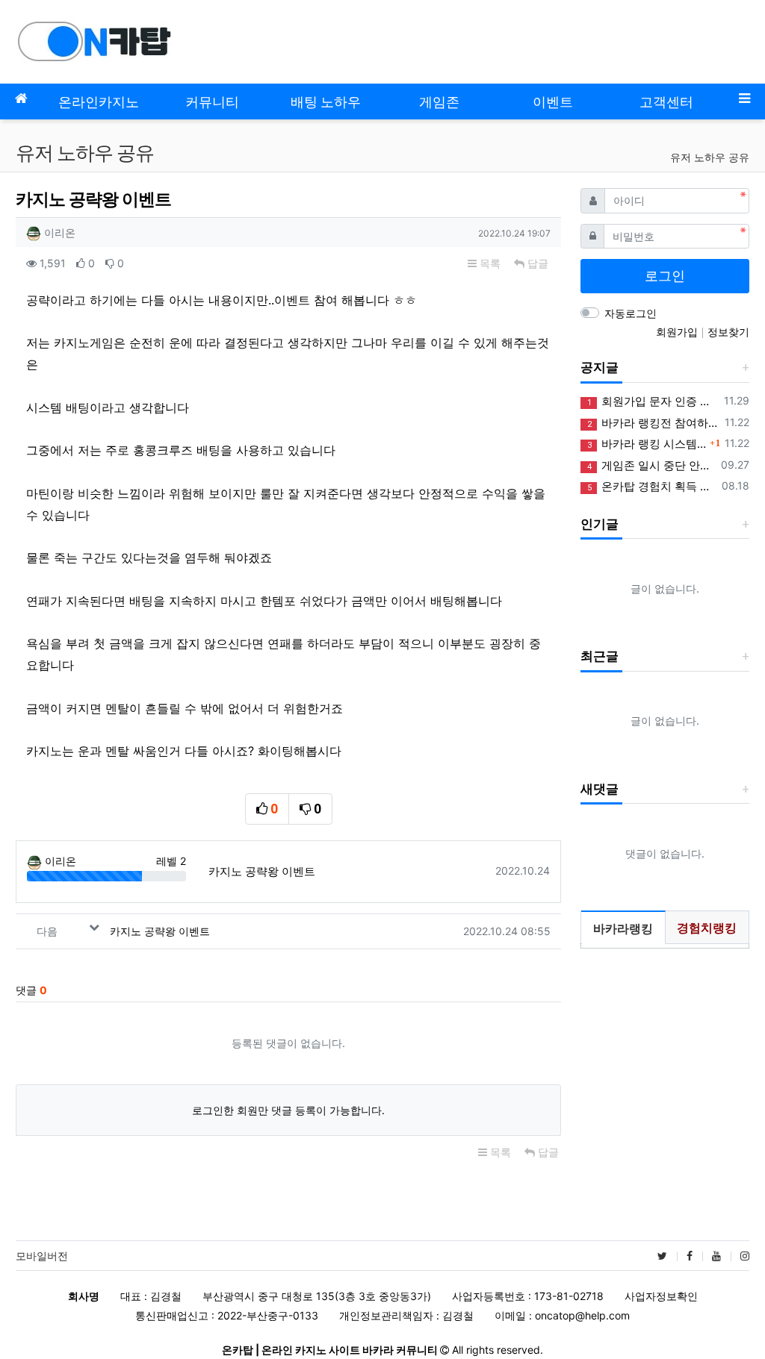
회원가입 (678, 331)
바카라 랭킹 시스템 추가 (646, 444)
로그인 (665, 276)
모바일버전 (42, 1255)
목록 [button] (489, 263)
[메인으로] (21, 98)
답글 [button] (536, 263)
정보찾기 (728, 331)
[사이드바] (744, 98)
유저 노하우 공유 (709, 157)
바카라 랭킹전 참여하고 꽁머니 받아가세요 (653, 423)
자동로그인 (630, 313)
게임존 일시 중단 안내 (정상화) (651, 465)
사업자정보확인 (661, 1296)
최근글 (599, 656)
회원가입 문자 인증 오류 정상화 (653, 401)
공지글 (599, 367)
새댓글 (599, 788)
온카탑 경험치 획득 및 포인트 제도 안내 (651, 486)
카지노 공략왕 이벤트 (261, 871)
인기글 (599, 523)
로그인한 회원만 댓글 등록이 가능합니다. (288, 1110)
